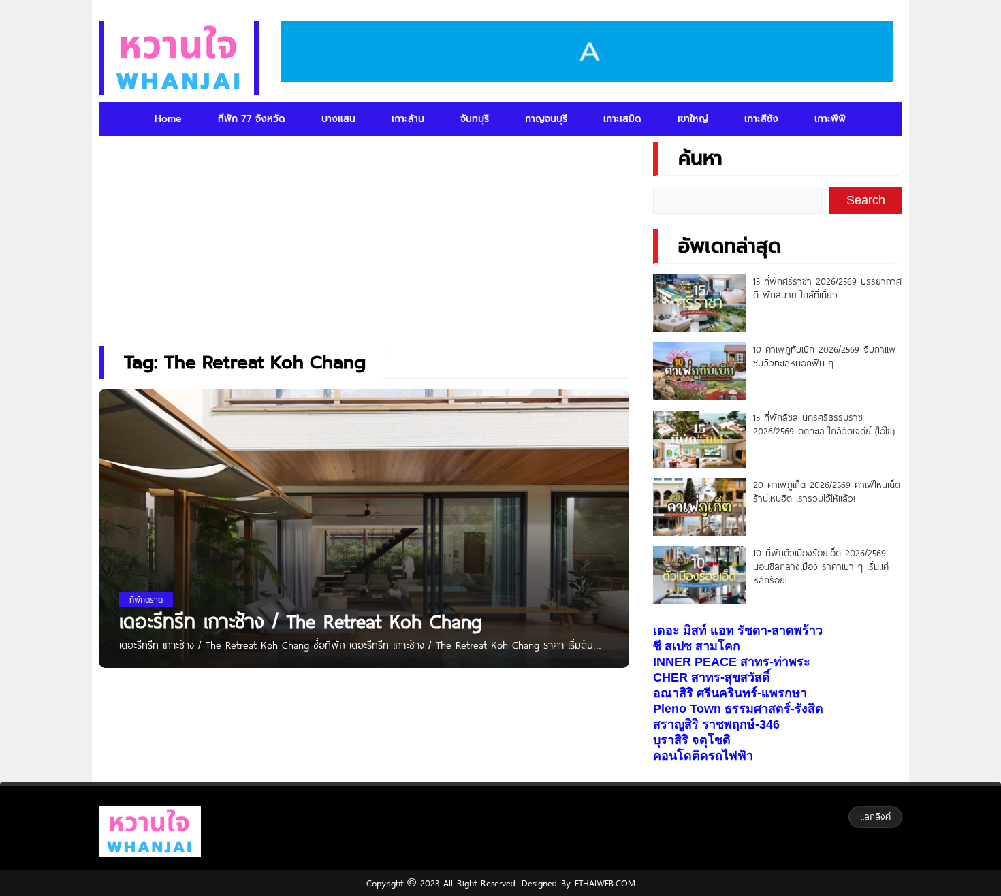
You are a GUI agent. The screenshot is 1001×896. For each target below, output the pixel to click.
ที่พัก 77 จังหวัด (251, 119)
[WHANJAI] (179, 58)
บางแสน (338, 119)
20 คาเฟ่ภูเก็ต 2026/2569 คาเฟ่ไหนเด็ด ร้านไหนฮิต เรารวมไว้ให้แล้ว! (826, 491)
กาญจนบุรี (546, 119)
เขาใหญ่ (693, 119)
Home (168, 119)
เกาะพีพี (830, 119)
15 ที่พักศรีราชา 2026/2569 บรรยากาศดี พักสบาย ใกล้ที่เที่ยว (827, 288)
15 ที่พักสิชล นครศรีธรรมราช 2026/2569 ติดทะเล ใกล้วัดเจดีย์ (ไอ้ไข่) (824, 424)
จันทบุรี (474, 119)
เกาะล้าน (408, 119)
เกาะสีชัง (761, 119)
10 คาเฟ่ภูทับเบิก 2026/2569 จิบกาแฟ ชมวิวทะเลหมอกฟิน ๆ (824, 356)
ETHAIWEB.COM (603, 883)
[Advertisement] (363, 235)
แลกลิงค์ (875, 816)
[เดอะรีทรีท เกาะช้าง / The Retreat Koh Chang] (364, 565)
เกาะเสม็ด (622, 119)
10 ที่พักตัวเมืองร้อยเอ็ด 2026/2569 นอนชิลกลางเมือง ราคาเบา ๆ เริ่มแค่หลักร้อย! (821, 566)
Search (865, 200)
